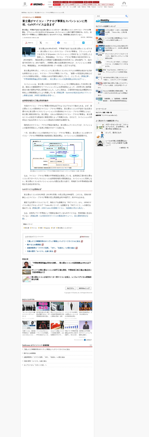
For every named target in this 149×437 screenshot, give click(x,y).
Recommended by (79, 339)
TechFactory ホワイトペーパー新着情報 (35, 345)
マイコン (34, 228)
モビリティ (31, 12)
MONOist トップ (84, 288)
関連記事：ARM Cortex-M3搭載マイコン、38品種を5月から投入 (57, 208)
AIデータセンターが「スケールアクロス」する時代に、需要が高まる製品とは (117, 127)
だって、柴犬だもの (113, 133)
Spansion (47, 228)
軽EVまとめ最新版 (30, 353)
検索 (126, 16)
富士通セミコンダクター (65, 228)
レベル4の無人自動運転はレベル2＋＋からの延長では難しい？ (116, 143)
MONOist (24, 12)
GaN (54, 228)
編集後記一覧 (124, 147)
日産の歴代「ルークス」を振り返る (35, 361)
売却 (41, 228)
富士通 (27, 228)
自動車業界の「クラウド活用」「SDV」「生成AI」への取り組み (44, 357)
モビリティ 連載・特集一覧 (104, 112)
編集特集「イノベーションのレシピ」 (107, 115)
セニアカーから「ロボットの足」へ (35, 365)
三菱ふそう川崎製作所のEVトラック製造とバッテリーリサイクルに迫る (47, 349)
